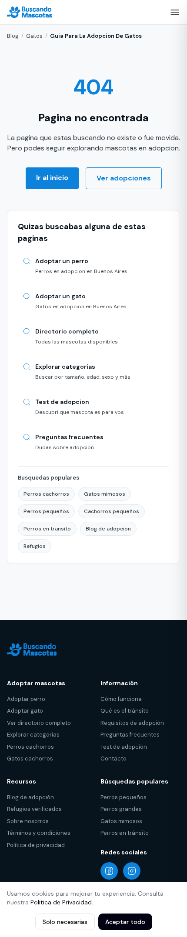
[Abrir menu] (175, 12)
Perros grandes (121, 809)
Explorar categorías (33, 734)
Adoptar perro (26, 699)
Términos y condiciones (38, 833)
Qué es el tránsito (124, 710)
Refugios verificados (34, 809)
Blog (13, 36)
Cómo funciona (121, 699)
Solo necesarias (65, 922)
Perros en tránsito (124, 833)
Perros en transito (47, 528)
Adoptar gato (25, 710)
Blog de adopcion (108, 528)
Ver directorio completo (39, 723)
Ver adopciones (124, 178)
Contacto (113, 758)
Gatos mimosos (104, 493)
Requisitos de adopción (132, 723)
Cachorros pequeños (111, 511)
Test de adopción (123, 746)
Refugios (34, 546)
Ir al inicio (52, 177)
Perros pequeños (46, 511)
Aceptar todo (125, 922)
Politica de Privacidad (61, 902)
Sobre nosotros (28, 821)
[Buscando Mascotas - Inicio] (32, 12)
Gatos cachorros (30, 758)
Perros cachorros (46, 493)
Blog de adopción (30, 797)
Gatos (34, 36)
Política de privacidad (36, 845)
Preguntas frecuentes (130, 734)
